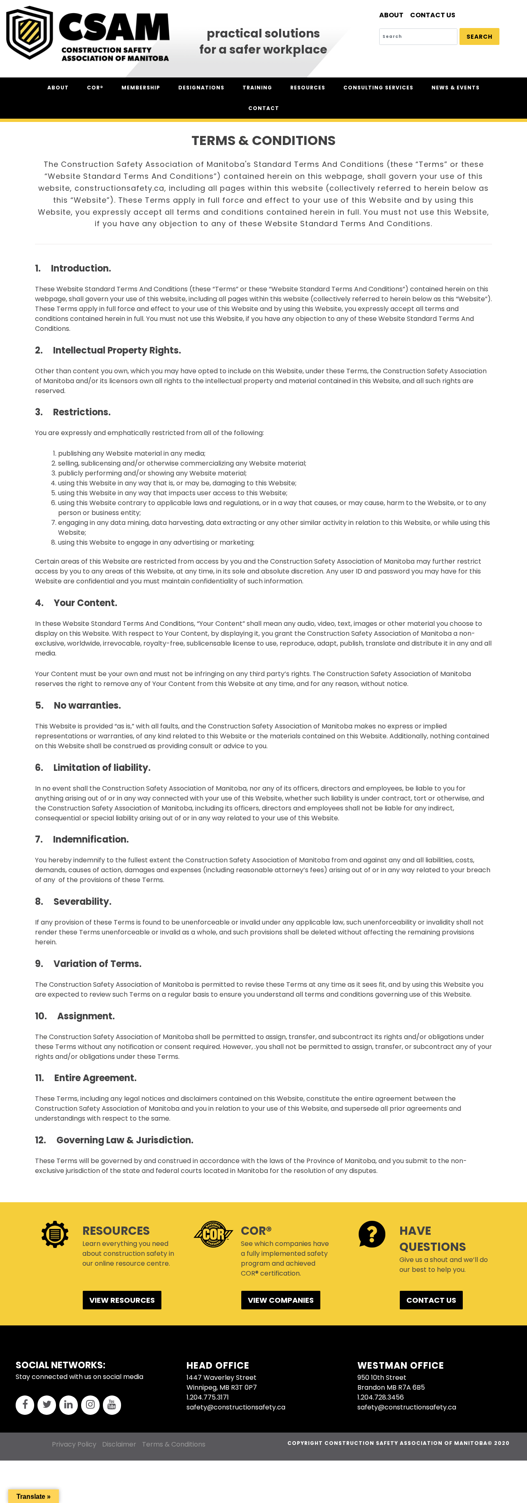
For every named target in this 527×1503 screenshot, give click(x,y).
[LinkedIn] (68, 1405)
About (391, 15)
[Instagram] (90, 1405)
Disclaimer (119, 1444)
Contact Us (432, 15)
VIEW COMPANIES (281, 1300)
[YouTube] (112, 1405)
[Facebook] (25, 1405)
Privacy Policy (74, 1444)
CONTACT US (431, 1300)
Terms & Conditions (173, 1444)
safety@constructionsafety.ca (236, 1407)
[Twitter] (46, 1405)
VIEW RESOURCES (122, 1300)
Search (479, 37)
